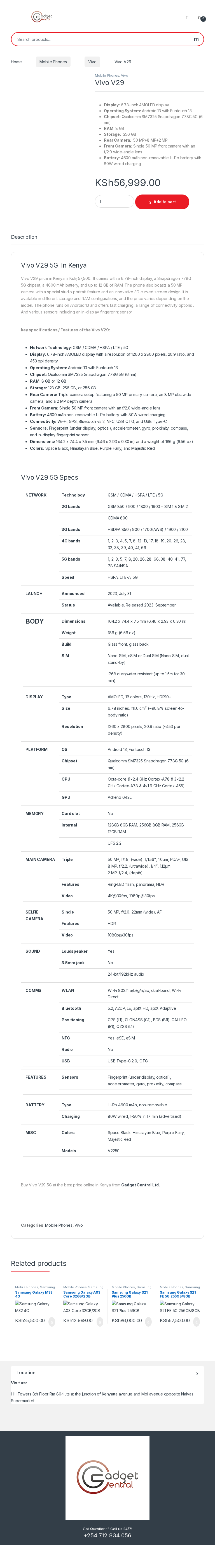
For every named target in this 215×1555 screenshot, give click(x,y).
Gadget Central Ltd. (140, 1184)
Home (16, 61)
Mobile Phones (53, 61)
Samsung (47, 1287)
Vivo (92, 61)
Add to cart (164, 201)
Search (196, 39)
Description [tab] (24, 237)
